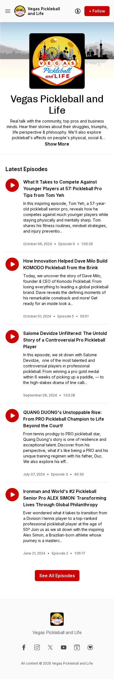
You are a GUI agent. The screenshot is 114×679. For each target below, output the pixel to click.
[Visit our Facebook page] (24, 647)
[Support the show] (77, 11)
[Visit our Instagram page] (37, 647)
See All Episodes (57, 575)
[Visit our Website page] (77, 647)
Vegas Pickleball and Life (44, 11)
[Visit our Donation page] (90, 647)
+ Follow (97, 11)
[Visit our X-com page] (50, 647)
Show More (57, 144)
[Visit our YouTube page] (63, 647)
